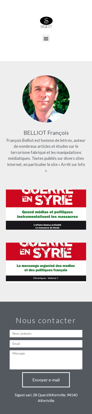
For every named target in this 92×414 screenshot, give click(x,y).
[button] (46, 38)
